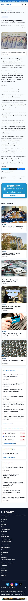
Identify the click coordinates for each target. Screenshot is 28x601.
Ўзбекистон (4, 522)
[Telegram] (7, 584)
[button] (22, 4)
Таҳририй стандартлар (8, 559)
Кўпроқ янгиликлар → (8, 423)
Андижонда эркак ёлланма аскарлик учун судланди (13, 397)
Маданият (4, 531)
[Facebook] (16, 584)
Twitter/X (14, 168)
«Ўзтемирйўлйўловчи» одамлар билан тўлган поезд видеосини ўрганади (13, 417)
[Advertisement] (14, 599)
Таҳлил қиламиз (23, 1)
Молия (10, 10)
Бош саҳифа (4, 10)
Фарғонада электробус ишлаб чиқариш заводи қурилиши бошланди (14, 498)
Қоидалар (4, 550)
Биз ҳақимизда (5, 547)
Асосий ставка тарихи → (9, 457)
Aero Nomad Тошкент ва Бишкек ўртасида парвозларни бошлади (12, 491)
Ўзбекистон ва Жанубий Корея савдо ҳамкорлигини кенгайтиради (13, 390)
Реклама (3, 557)
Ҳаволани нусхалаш (8, 171)
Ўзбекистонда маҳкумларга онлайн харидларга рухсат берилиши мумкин (13, 403)
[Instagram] (11, 584)
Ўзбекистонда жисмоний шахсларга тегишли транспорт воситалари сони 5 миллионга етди (13, 484)
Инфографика (5, 536)
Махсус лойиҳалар (12, 1)
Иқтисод (3, 524)
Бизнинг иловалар (6, 555)
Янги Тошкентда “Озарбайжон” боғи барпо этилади (13, 468)
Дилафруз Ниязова (6, 25)
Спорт (3, 534)
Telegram (6, 168)
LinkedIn (3, 575)
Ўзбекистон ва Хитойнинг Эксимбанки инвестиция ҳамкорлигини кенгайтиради (13, 376)
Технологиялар (5, 529)
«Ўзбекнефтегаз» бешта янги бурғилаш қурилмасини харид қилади (13, 410)
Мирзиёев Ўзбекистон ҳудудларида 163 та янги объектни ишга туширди (14, 383)
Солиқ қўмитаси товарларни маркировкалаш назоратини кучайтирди (11, 475)
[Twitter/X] (20, 584)
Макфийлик (4, 552)
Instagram (4, 568)
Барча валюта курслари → (9, 443)
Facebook (21, 168)
